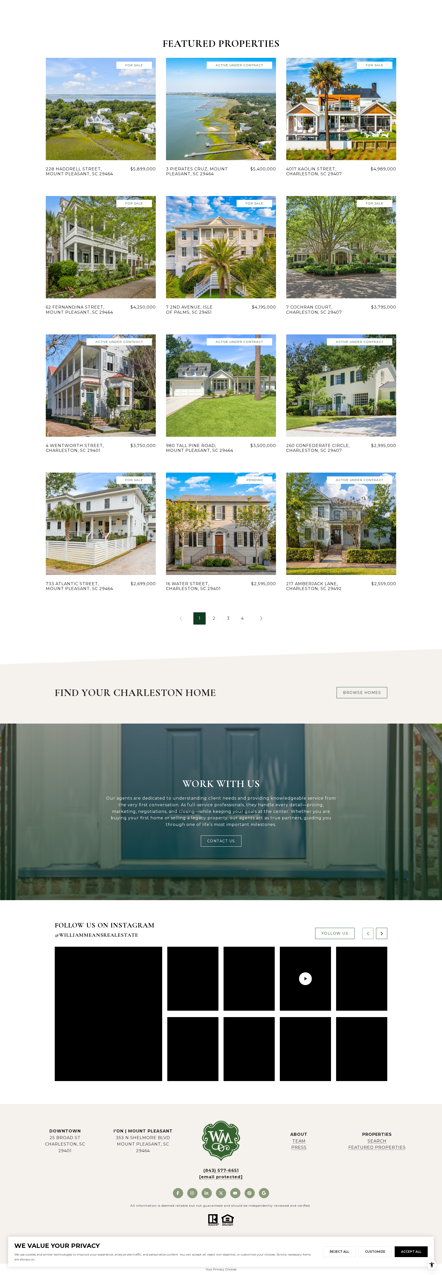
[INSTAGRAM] (192, 1193)
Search (377, 1141)
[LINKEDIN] (207, 1193)
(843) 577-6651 (221, 1170)
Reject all (339, 1252)
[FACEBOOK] (178, 1193)
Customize (375, 1252)
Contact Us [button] (221, 841)
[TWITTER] (221, 1193)
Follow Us (335, 933)
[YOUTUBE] (235, 1193)
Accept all (411, 1252)
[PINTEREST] (250, 1193)
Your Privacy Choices (221, 1269)
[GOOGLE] (264, 1193)
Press (299, 1147)
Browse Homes (362, 692)
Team (299, 1141)
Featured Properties (377, 1147)
